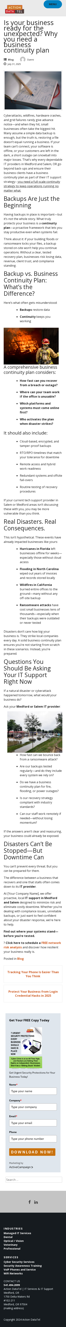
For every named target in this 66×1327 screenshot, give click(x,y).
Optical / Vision (14, 1241)
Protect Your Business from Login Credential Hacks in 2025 (33, 994)
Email (13, 1116)
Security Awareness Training (23, 1265)
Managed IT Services (17, 1233)
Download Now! (32, 1152)
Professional (12, 1248)
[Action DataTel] (14, 7)
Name (13, 1084)
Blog (11, 59)
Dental (8, 1237)
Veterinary (11, 1244)
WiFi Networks (13, 1273)
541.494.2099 (12, 1285)
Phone (13, 1132)
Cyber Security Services (19, 1262)
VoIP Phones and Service (20, 1269)
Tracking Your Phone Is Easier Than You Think (33, 974)
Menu (53, 4)
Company (15, 1100)
